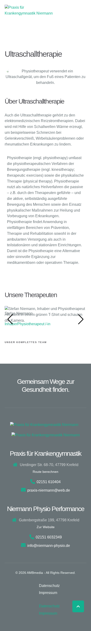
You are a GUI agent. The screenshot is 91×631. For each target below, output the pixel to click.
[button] (78, 606)
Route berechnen (45, 472)
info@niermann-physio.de (48, 546)
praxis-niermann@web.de (48, 490)
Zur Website (46, 527)
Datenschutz (49, 586)
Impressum (48, 593)
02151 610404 (49, 482)
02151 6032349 (49, 537)
